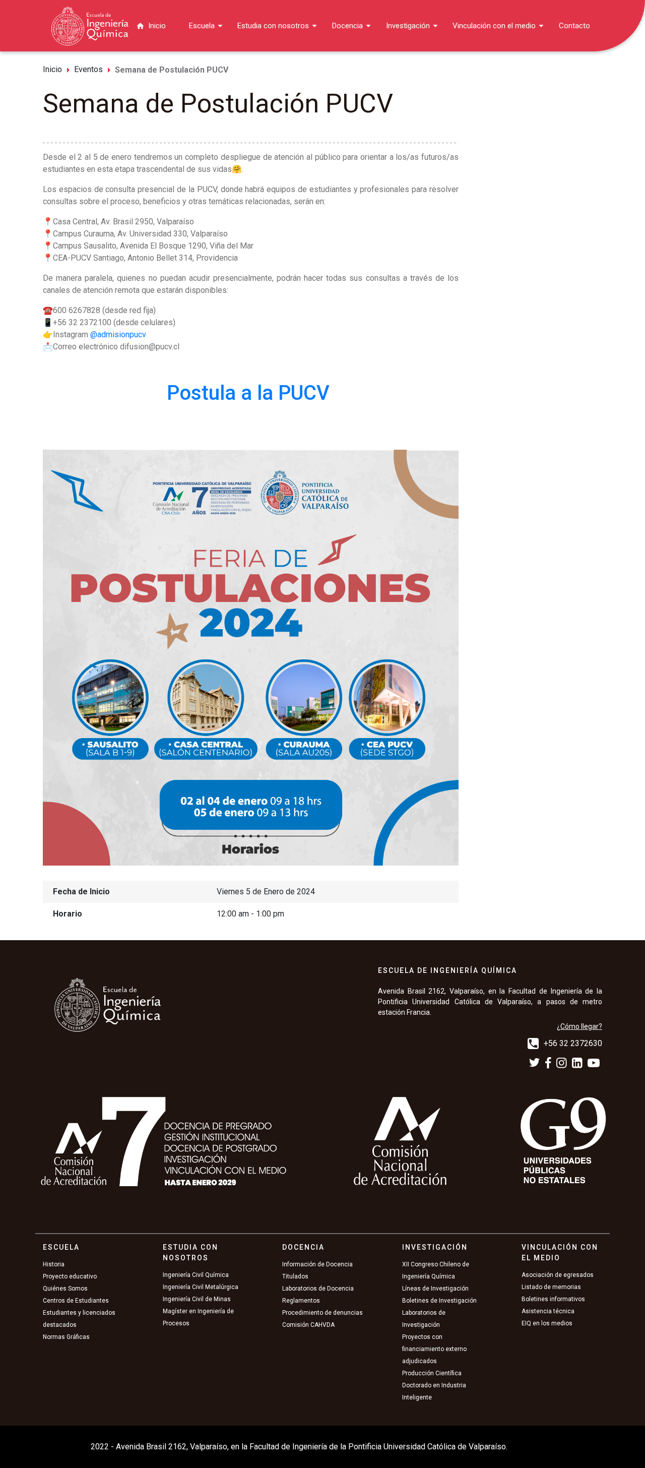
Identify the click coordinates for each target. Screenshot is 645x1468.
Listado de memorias (551, 1287)
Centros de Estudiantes (76, 1300)
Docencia (347, 25)
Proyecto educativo (70, 1276)
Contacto (574, 25)
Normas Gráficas (66, 1336)
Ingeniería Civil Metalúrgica (200, 1287)
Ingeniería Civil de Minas (197, 1299)
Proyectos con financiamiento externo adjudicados (434, 1349)
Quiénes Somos (65, 1288)
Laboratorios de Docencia (318, 1288)
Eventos (88, 69)
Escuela (202, 25)
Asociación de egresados (558, 1274)
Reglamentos (301, 1300)
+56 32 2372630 (573, 1043)
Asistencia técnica (548, 1311)
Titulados (295, 1276)
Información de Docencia (317, 1264)
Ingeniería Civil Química (196, 1274)
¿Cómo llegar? (579, 1026)
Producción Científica (432, 1373)
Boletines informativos (553, 1299)
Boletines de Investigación (439, 1300)
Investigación (408, 25)
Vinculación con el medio (494, 25)
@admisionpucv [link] (118, 334)
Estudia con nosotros (273, 25)
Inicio (157, 25)
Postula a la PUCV (251, 393)
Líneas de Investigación (435, 1288)
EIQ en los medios (547, 1323)
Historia (53, 1264)
